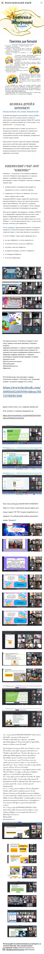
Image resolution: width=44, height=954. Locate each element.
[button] (2, 3)
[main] (22, 21)
